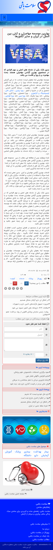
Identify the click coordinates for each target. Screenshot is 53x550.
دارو (36, 455)
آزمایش (45, 455)
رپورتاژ (39, 278)
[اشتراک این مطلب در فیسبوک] (17, 288)
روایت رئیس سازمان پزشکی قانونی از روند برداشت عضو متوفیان (27, 313)
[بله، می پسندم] (26, 283)
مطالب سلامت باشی (40, 539)
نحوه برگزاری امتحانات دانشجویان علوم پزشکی (31, 372)
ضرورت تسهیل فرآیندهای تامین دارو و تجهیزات (31, 304)
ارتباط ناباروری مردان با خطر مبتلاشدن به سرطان (30, 380)
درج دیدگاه (41, 360)
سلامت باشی (27, 6)
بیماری (27, 452)
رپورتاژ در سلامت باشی (40, 532)
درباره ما (45, 529)
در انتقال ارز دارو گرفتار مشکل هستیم (34, 300)
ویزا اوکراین (9, 96)
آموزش (8, 452)
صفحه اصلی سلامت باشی (15, 494)
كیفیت (12, 278)
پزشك (31, 278)
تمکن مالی (9, 90)
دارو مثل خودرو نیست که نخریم (37, 394)
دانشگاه (27, 455)
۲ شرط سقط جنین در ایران (39, 406)
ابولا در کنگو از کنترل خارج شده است (35, 398)
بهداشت (37, 452)
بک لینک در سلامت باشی (38, 536)
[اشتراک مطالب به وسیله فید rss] (5, 288)
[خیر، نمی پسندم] (15, 283)
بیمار (46, 452)
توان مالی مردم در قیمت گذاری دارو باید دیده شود (29, 384)
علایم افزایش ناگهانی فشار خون (37, 376)
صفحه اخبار (26, 490)
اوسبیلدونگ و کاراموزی (40, 93)
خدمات (21, 278)
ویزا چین (22, 96)
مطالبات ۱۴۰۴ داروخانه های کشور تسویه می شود (30, 308)
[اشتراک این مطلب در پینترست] (9, 288)
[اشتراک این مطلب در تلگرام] (21, 288)
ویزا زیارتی (19, 90)
